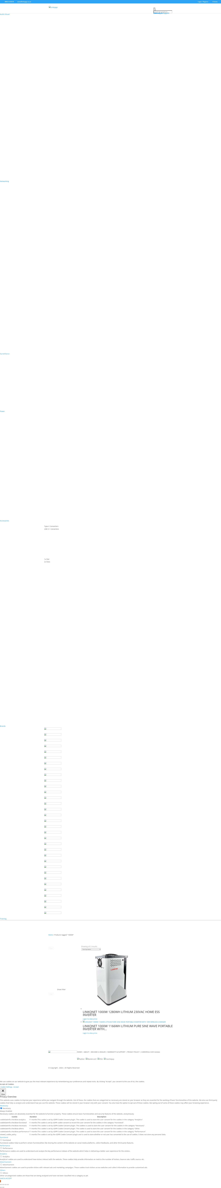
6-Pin (46, 707)
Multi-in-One (48, 113)
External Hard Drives (51, 633)
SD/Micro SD (48, 543)
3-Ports (46, 668)
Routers (47, 307)
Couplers (47, 272)
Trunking (47, 255)
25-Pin (46, 721)
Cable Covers (49, 261)
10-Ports (47, 685)
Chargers (47, 417)
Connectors (48, 274)
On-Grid (47, 436)
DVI (45, 124)
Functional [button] (4, 1137)
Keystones (48, 72)
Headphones (48, 96)
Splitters (47, 247)
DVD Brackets (49, 36)
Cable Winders (49, 263)
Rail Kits (47, 403)
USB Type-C (48, 603)
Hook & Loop (49, 258)
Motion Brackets (50, 25)
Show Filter (61, 989)
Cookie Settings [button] (6, 1087)
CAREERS (144, 1052)
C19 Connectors (50, 504)
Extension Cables (50, 460)
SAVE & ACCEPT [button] (6, 1178)
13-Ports (47, 690)
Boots (46, 244)
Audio (46, 115)
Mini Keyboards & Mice (52, 156)
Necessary (7, 1108)
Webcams (47, 162)
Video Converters (50, 80)
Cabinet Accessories (51, 200)
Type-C (46, 107)
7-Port (46, 595)
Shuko (46, 463)
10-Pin (46, 715)
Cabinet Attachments (51, 198)
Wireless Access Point (52, 321)
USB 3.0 (47, 573)
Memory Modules (50, 638)
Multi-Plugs (48, 488)
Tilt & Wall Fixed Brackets (53, 22)
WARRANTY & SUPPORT (116, 1052)
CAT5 (46, 209)
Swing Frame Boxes (51, 189)
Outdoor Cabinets (50, 195)
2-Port (46, 581)
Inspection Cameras (51, 165)
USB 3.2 (47, 575)
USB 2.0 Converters (51, 534)
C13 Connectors (50, 499)
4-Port (46, 586)
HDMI (46, 118)
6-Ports (46, 674)
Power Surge (48, 482)
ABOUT (86, 1052)
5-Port (46, 589)
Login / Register (203, 2)
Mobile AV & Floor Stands (53, 33)
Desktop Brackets (50, 20)
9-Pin (46, 712)
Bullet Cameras (49, 359)
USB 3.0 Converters (51, 532)
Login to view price (90, 1019)
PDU (45, 491)
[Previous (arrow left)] (1, 1187)
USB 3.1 (47, 608)
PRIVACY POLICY (133, 1052)
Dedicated (48, 455)
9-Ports (46, 682)
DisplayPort (48, 121)
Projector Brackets (51, 31)
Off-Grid (47, 439)
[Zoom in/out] (1, 1184)
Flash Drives (48, 630)
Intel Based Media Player (53, 140)
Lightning (47, 110)
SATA (46, 616)
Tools (46, 408)
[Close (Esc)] (8, 1184)
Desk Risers (48, 50)
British (46, 466)
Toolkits (47, 296)
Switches (47, 85)
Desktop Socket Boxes (52, 58)
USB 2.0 (47, 570)
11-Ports (47, 688)
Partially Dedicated (50, 458)
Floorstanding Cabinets (52, 192)
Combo (46, 518)
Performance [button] (5, 1146)
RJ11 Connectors (50, 241)
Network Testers (50, 288)
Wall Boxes (48, 187)
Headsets (47, 348)
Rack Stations (49, 334)
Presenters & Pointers (52, 154)
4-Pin (46, 704)
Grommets (48, 61)
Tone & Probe (49, 291)
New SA (47, 480)
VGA (45, 126)
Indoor (46, 381)
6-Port (46, 592)
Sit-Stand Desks (50, 47)
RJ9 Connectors (49, 239)
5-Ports (46, 671)
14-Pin (46, 718)
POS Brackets (49, 39)
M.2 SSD (47, 619)
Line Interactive (49, 447)
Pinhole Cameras (50, 365)
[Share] (5, 1184)
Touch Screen (49, 146)
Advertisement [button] (5, 1162)
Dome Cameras (49, 362)
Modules (47, 69)
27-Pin (46, 723)
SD (45, 225)
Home (50, 935)
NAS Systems (49, 332)
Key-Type (47, 551)
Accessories (48, 351)
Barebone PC (49, 329)
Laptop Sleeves (49, 658)
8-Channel (48, 392)
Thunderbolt (48, 578)
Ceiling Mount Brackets (52, 28)
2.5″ (45, 622)
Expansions (48, 337)
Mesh (46, 315)
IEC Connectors (49, 510)
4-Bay (46, 649)
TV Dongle (47, 143)
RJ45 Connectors (50, 236)
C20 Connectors (50, 507)
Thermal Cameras (50, 367)
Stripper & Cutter (50, 285)
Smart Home (48, 318)
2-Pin (46, 701)
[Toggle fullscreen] (3, 1184)
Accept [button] (16, 1087)
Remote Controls (50, 159)
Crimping (47, 282)
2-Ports (46, 666)
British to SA (48, 512)
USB (45, 129)
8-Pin (46, 710)
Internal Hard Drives (51, 636)
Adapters (47, 310)
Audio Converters (50, 83)
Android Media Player (51, 137)
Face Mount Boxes (51, 66)
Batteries (47, 425)
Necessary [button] (4, 1106)
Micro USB (48, 104)
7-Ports (46, 677)
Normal (46, 474)
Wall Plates (48, 63)
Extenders (48, 88)
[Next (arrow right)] (3, 1187)
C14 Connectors (50, 502)
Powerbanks (48, 422)
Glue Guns (48, 299)
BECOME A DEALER (98, 1052)
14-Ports (47, 693)
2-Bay (46, 647)
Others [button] (2, 1170)
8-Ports (46, 680)
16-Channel (48, 395)
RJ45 (45, 228)
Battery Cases (49, 428)
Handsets (47, 345)
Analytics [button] (3, 1154)
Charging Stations (50, 419)
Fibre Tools (48, 293)
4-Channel (48, 389)
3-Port (46, 584)
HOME (79, 1052)
